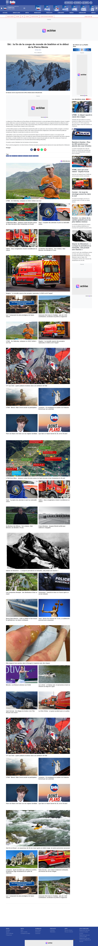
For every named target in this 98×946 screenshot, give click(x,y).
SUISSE (27, 16)
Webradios (37, 12)
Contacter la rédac (25, 933)
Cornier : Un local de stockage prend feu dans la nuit (81, 194)
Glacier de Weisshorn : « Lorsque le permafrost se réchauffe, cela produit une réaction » (81, 246)
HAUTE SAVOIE (10, 16)
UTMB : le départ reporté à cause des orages (82, 116)
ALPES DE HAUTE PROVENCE (46, 16)
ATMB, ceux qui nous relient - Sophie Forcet (80, 170)
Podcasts (49, 12)
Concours (61, 12)
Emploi (93, 12)
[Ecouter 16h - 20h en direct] (82, 49)
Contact (8, 930)
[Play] (2, 8)
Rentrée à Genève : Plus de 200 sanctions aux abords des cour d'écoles (81, 144)
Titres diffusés (9, 933)
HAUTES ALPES (34, 16)
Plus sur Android (69, 931)
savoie (7, 155)
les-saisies (20, 155)
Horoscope (82, 12)
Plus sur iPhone (68, 930)
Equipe (7, 931)
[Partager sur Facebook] (31, 150)
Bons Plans (16, 12)
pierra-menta (14, 155)
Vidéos (71, 12)
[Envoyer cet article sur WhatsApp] (41, 150)
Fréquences (9, 935)
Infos (27, 12)
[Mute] (24, 8)
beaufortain (25, 155)
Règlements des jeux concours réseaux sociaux (84, 932)
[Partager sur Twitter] (34, 150)
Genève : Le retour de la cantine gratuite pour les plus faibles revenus (81, 220)
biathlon (30, 155)
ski (10, 155)
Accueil (5, 12)
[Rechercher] (91, 2)
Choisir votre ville (88, 16)
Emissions (37, 931)
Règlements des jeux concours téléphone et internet (85, 940)
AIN (22, 16)
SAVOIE (17, 16)
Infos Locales (24, 931)
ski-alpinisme (35, 155)
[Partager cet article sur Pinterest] (38, 150)
